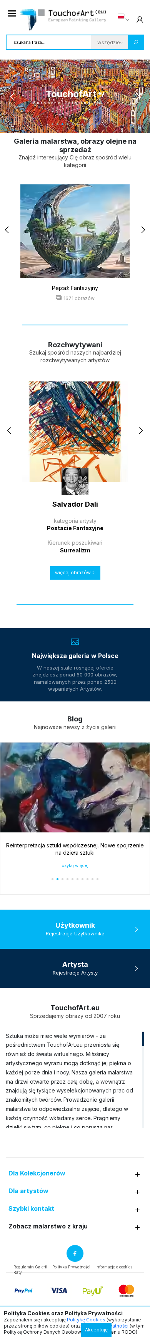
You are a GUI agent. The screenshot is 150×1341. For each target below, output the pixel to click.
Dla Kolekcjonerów (36, 1173)
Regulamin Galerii (30, 1267)
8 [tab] (87, 124)
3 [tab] (62, 124)
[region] (75, 1079)
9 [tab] (92, 124)
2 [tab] (57, 124)
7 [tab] (82, 124)
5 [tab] (72, 124)
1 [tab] (52, 124)
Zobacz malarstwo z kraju (48, 1226)
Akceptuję (96, 1330)
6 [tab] (77, 124)
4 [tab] (67, 124)
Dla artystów (28, 1191)
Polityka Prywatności (71, 1267)
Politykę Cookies (86, 1320)
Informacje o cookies (113, 1267)
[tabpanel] (75, 96)
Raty (17, 1272)
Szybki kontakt (31, 1208)
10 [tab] (97, 124)
